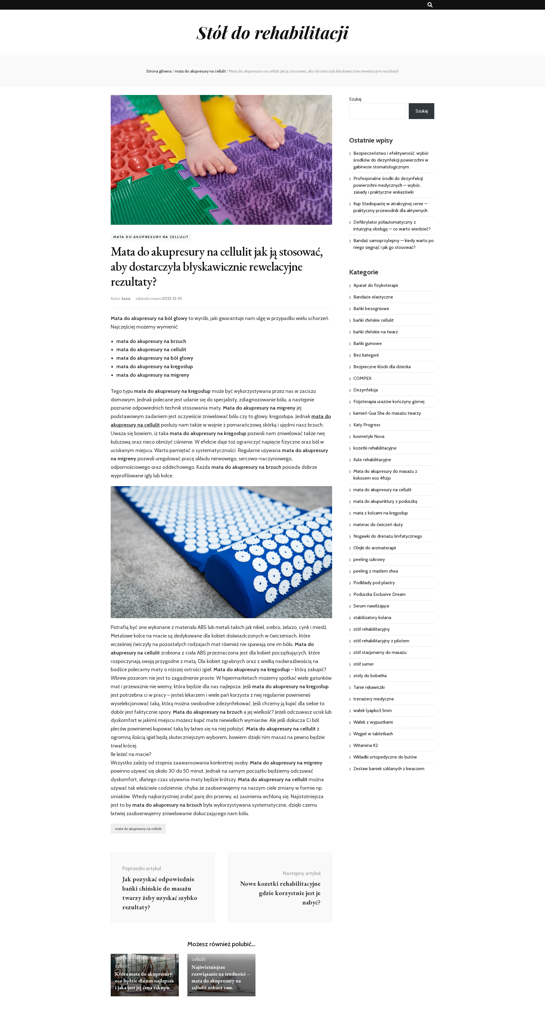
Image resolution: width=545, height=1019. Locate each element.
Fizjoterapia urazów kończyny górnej (388, 401)
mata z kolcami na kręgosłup (380, 513)
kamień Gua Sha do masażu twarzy (387, 413)
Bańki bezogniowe (371, 308)
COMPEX (362, 378)
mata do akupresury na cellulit (151, 237)
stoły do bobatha (370, 675)
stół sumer (363, 664)
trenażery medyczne (373, 699)
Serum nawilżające (371, 606)
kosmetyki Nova (368, 436)
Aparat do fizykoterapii (375, 285)
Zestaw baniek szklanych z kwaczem (388, 768)
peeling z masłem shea (375, 571)
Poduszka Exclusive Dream (379, 594)
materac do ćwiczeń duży (378, 524)
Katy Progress (366, 424)
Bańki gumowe (367, 343)
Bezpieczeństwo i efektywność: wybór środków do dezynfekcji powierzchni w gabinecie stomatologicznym (391, 160)
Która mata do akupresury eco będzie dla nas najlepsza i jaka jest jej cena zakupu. (144, 981)
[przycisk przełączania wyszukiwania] (430, 5)
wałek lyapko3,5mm (372, 710)
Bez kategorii (366, 355)
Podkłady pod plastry (374, 582)
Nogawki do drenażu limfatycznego (387, 536)
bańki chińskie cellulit (373, 320)
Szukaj (355, 99)
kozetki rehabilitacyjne (375, 448)
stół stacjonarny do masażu (379, 652)
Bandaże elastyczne (373, 297)
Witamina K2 (365, 745)
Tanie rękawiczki (369, 687)
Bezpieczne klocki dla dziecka (382, 366)
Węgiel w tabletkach (373, 733)
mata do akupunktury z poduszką (385, 501)
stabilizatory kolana (372, 617)
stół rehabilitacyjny (371, 629)
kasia (126, 298)
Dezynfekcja (365, 390)
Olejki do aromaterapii (374, 547)
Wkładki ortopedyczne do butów (385, 757)
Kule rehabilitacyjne (372, 459)
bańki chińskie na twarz (375, 331)
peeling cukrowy (369, 559)
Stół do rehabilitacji (272, 32)
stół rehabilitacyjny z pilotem (381, 640)
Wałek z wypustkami (373, 722)
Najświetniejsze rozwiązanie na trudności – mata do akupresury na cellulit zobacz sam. (221, 977)
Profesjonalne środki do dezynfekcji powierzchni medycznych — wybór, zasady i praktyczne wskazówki (388, 185)
